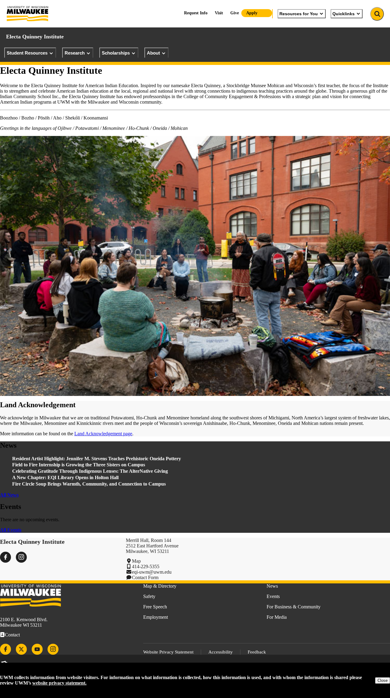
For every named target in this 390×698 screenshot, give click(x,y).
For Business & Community (294, 606)
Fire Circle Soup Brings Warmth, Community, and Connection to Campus (89, 483)
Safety (149, 596)
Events (273, 596)
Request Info (195, 13)
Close (383, 680)
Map (136, 561)
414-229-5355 (145, 566)
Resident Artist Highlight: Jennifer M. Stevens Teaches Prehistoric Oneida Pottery (96, 458)
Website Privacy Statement (168, 652)
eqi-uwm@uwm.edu (152, 572)
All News (9, 494)
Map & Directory (159, 586)
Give (234, 13)
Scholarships (116, 52)
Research (75, 52)
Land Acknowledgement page (103, 433)
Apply (251, 13)
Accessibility (220, 652)
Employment (155, 617)
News (272, 586)
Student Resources (27, 52)
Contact (12, 634)
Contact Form (145, 577)
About (153, 52)
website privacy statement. (59, 683)
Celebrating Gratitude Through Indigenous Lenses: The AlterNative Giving (90, 471)
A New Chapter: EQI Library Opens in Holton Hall (65, 477)
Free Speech (155, 606)
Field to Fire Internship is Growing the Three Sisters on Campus (79, 464)
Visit (219, 13)
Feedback (257, 652)
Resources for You (298, 13)
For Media (277, 617)
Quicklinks (343, 13)
